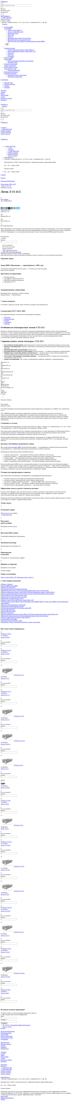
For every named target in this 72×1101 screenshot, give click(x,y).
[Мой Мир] (7, 208)
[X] (9, 208)
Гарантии (7, 87)
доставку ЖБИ (16, 447)
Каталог (3, 1028)
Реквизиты (4, 1064)
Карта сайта (4, 1096)
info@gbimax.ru (5, 16)
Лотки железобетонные (8, 1031)
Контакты (4, 1061)
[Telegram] (19, 208)
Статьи (3, 1058)
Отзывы (6, 86)
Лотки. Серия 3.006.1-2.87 (8, 577)
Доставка (7, 324)
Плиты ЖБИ (4, 1034)
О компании (4, 1039)
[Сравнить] (1, 204)
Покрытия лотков (6, 1033)
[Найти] (2, 14)
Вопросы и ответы (6, 1060)
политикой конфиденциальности (20, 1025)
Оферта (3, 1099)
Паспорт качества (9, 84)
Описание (7, 317)
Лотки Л (30, 577)
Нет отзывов (4, 199)
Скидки (3, 1053)
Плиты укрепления (6, 1036)
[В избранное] (1, 202)
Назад (10, 148)
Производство (8, 82)
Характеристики (9, 319)
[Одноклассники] (4, 208)
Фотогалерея (4, 1056)
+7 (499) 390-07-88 (6, 17)
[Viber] (12, 208)
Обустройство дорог (7, 1037)
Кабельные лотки (22, 577)
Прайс (2, 1055)
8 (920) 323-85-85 (6, 1072)
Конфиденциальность (7, 1098)
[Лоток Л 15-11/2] (6, 187)
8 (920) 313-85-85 (6, 1071)
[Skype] (16, 208)
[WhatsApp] (14, 208)
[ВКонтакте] (2, 208)
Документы (7, 322)
